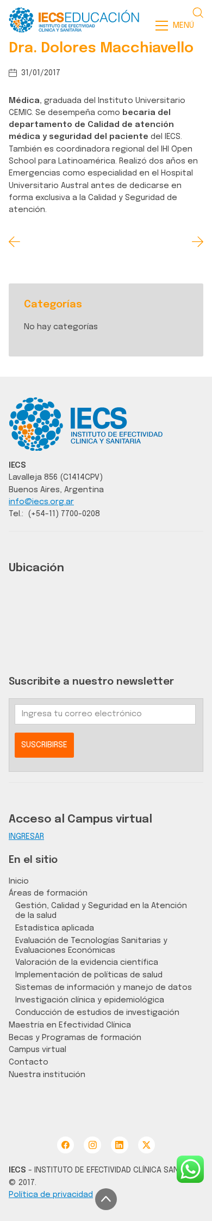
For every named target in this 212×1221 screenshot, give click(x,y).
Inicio (19, 881)
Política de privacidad (51, 1194)
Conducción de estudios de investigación (97, 1012)
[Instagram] (92, 1145)
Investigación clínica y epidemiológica (89, 1000)
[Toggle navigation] (178, 25)
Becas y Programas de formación (75, 1037)
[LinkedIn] (119, 1145)
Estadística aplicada (54, 928)
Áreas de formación (48, 893)
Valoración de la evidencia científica (86, 962)
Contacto (28, 1062)
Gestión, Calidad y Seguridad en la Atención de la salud (101, 911)
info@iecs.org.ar (41, 502)
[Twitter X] (146, 1145)
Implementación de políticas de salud (89, 975)
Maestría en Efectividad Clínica (70, 1025)
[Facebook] (65, 1145)
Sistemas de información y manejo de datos (103, 987)
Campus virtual (37, 1049)
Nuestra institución (47, 1075)
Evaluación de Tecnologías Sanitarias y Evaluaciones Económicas (91, 945)
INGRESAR (26, 836)
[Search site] (197, 12)
